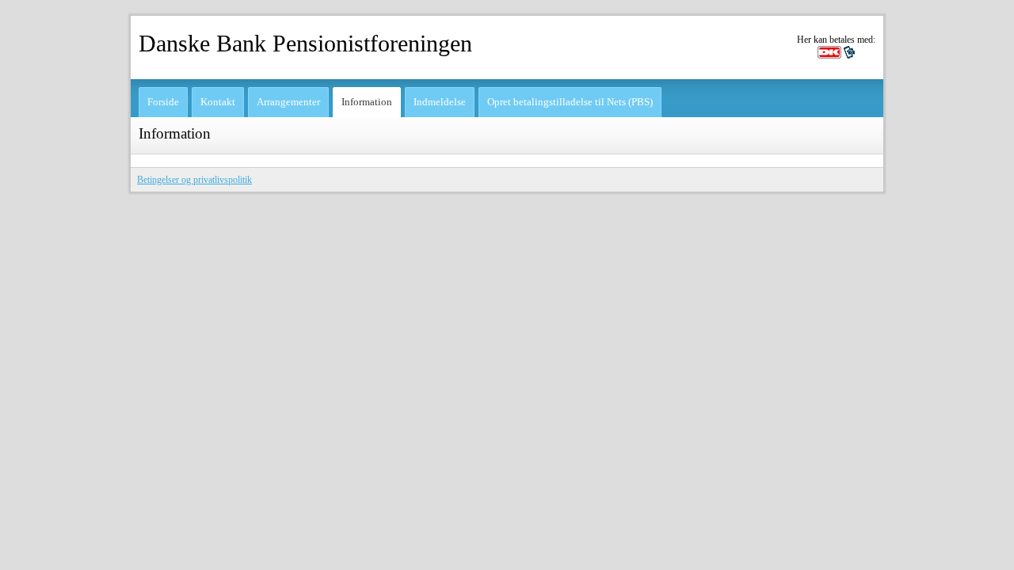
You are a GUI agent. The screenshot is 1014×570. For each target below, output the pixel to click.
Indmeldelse (440, 102)
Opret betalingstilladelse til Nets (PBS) (570, 102)
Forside (163, 102)
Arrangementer (288, 102)
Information (366, 102)
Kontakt (217, 102)
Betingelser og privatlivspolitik (194, 179)
